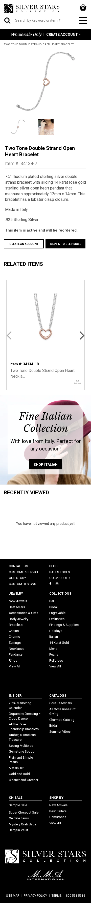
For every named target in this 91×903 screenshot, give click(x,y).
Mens (53, 649)
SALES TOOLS (59, 572)
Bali (52, 601)
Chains (14, 631)
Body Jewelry (18, 619)
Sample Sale (18, 805)
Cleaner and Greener (23, 780)
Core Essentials (60, 703)
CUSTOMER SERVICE (24, 572)
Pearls (53, 654)
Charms (14, 636)
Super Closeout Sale (23, 812)
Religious (56, 660)
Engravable (57, 613)
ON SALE (15, 797)
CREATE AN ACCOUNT (23, 244)
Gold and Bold (19, 774)
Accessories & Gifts (23, 613)
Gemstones (57, 817)
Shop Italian (46, 465)
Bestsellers (17, 607)
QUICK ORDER (59, 578)
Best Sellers (57, 811)
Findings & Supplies (64, 625)
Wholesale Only (26, 34)
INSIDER (15, 695)
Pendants (15, 654)
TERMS (56, 895)
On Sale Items (19, 818)
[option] (45, 82)
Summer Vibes (60, 731)
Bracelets (15, 625)
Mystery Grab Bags (22, 824)
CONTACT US (18, 566)
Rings (13, 660)
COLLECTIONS (60, 593)
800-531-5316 (75, 895)
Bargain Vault (18, 830)
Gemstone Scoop (22, 751)
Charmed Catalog (62, 720)
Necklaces (16, 649)
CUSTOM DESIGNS (22, 584)
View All (14, 666)
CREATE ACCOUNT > (63, 35)
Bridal (53, 607)
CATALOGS (57, 695)
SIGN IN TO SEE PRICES (65, 244)
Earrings (15, 642)
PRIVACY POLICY (35, 895)
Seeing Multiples (21, 746)
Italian (53, 636)
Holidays (55, 631)
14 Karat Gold (59, 642)
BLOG (53, 566)
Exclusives (56, 619)
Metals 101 (17, 768)
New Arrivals (18, 601)
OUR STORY (17, 578)
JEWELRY (16, 593)
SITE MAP (12, 895)
